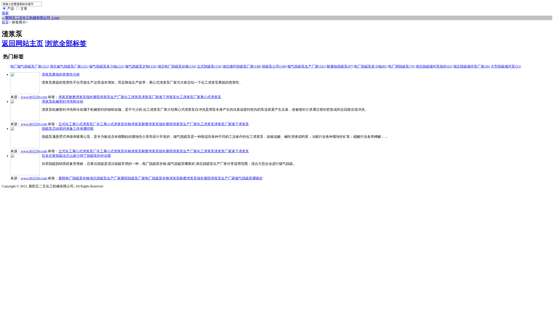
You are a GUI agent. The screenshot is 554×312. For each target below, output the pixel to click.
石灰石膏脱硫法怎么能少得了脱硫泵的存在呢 (76, 156)
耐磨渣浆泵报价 (81, 97)
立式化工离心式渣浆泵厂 (77, 124)
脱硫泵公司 (274, 66)
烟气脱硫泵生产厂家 (306, 66)
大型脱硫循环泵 (506, 66)
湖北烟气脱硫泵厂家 (69, 66)
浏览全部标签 (66, 43)
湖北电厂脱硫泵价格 (177, 66)
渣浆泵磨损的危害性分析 (61, 74)
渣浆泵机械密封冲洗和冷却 (62, 101)
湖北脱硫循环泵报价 (434, 66)
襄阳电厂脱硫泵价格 (74, 178)
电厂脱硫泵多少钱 (370, 66)
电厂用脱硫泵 (401, 66)
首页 (5, 22)
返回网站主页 (22, 43)
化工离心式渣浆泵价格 (114, 124)
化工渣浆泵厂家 (188, 97)
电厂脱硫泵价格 (157, 178)
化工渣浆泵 (133, 97)
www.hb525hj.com (34, 97)
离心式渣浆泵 (210, 97)
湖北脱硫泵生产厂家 (105, 178)
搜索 (5, 13)
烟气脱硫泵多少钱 (106, 66)
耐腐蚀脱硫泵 (340, 66)
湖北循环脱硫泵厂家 (241, 66)
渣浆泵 (63, 97)
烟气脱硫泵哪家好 (249, 178)
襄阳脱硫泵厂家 (133, 178)
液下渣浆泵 (167, 97)
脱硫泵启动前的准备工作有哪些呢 (68, 128)
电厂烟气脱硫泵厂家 (29, 66)
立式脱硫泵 (209, 66)
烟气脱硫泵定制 (141, 66)
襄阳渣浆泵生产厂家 (108, 97)
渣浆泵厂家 (150, 97)
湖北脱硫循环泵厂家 (471, 66)
